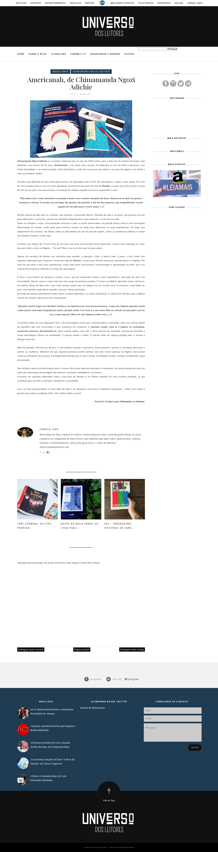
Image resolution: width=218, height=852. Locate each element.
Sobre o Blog (38, 54)
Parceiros (164, 3)
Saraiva (140, 401)
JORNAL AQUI (194, 3)
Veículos (75, 3)
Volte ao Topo (109, 800)
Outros (129, 54)
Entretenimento (55, 3)
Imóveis (89, 3)
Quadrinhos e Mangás (105, 54)
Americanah (60, 71)
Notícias (21, 3)
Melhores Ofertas (122, 3)
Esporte (35, 3)
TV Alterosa (146, 3)
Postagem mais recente (31, 649)
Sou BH (178, 3)
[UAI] (102, 3)
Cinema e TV (78, 54)
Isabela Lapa (49, 429)
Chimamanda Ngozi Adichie (91, 71)
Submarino (126, 401)
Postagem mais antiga (132, 649)
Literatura (58, 54)
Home (20, 54)
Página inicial (82, 649)
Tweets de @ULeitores (92, 707)
